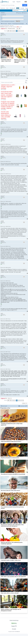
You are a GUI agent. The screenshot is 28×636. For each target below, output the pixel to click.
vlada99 (6, 26)
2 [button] (13, 31)
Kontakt (22, 8)
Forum (17, 8)
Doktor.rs (18, 631)
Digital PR (14, 626)
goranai (20, 26)
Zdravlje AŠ (12, 8)
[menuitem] (3, 13)
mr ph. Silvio (10, 26)
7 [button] (21, 31)
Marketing (14, 623)
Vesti (7, 8)
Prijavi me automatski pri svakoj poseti (8, 21)
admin (18, 26)
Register (19, 1)
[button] (8, 31)
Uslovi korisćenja (14, 620)
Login (13, 1)
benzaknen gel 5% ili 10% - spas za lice (6, 25)
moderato (14, 26)
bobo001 (2, 33)
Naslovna (3, 8)
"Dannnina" (3, 138)
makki (2, 313)
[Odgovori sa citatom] (24, 34)
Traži (24, 5)
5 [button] (18, 31)
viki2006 (2, 168)
